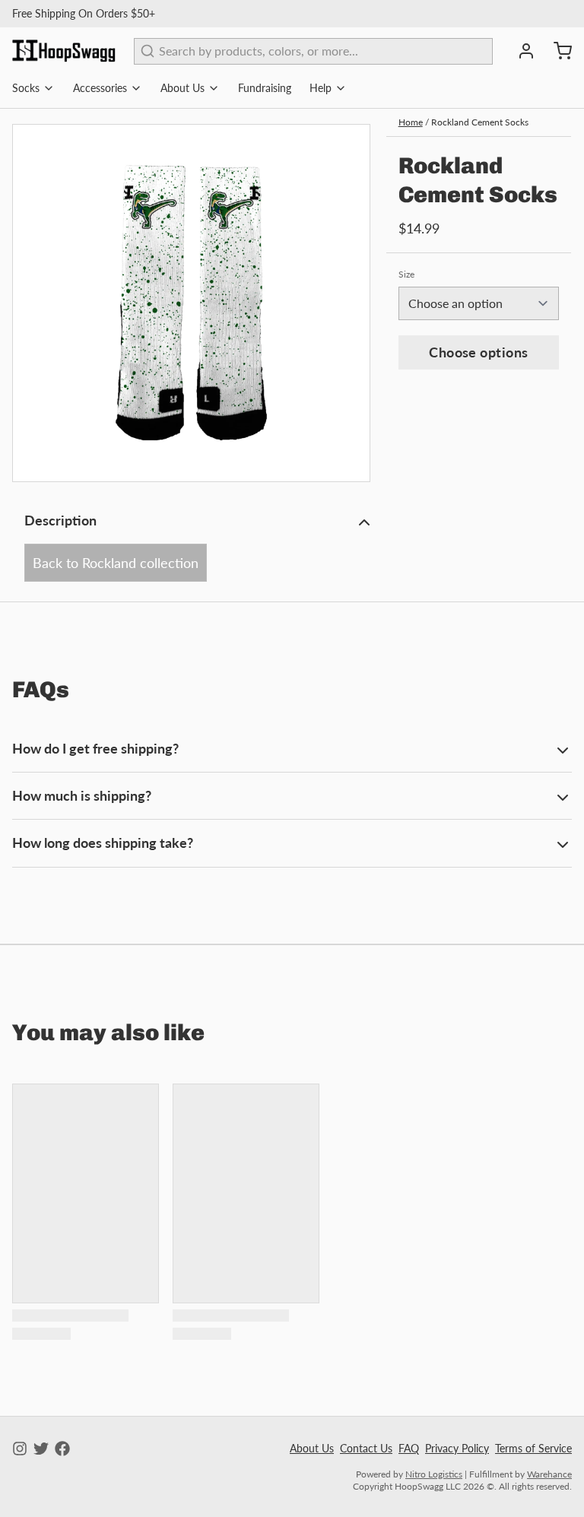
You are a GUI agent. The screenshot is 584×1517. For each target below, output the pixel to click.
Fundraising (264, 87)
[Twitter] (41, 1448)
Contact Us (366, 1448)
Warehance (549, 1474)
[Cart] (556, 51)
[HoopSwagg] (64, 51)
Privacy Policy (457, 1448)
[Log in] (520, 51)
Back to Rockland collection (115, 562)
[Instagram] (19, 1448)
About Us (182, 87)
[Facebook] (62, 1448)
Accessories (100, 87)
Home (410, 122)
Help (320, 87)
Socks (26, 87)
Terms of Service (533, 1448)
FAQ (408, 1448)
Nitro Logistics (433, 1474)
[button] (478, 352)
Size (406, 274)
